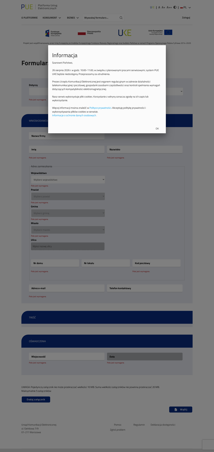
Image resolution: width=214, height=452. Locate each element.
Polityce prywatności (100, 108)
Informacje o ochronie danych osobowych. (74, 115)
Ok (157, 128)
